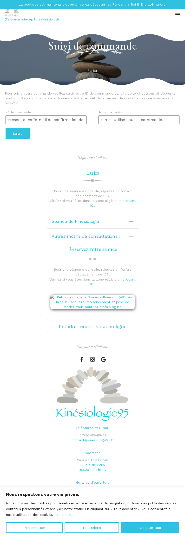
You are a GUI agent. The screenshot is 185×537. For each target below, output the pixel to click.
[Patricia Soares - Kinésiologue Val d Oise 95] (59, 11)
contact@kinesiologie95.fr (93, 440)
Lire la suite (63, 515)
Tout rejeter (91, 528)
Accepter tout (150, 528)
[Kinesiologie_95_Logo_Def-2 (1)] (92, 420)
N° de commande (18, 112)
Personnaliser (34, 528)
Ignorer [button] (161, 4)
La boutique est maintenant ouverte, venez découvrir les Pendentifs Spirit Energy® (86, 4)
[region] (92, 512)
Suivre (17, 133)
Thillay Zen (99, 460)
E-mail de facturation (114, 112)
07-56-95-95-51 (92, 435)
